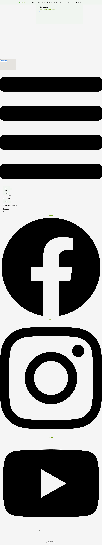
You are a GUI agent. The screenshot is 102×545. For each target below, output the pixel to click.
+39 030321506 (6, 209)
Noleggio (9, 196)
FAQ (61, 2)
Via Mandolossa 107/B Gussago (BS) (10, 205)
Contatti (68, 2)
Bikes (39, 2)
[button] (57, 2)
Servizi (55, 2)
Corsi (9, 198)
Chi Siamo (49, 2)
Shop (43, 2)
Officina (9, 195)
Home (33, 2)
